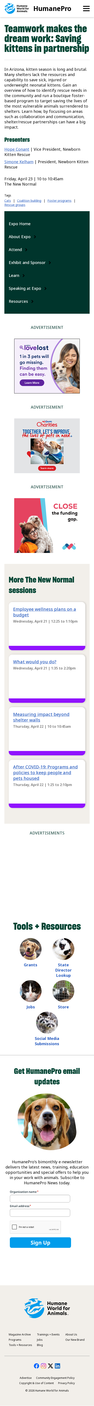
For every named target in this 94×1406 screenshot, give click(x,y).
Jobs (30, 1006)
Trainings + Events (48, 1334)
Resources (18, 301)
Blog (40, 1345)
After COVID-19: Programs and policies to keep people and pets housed (45, 772)
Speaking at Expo (25, 288)
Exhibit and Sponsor (27, 262)
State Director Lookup (63, 970)
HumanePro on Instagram (43, 1366)
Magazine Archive (20, 1334)
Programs (15, 1340)
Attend (15, 249)
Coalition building (29, 200)
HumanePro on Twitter (50, 1366)
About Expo (20, 236)
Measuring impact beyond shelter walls (41, 717)
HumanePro (52, 8)
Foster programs (59, 200)
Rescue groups (14, 205)
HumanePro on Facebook (36, 1366)
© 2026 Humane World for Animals (47, 1390)
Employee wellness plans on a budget (44, 612)
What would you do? (34, 662)
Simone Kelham (18, 161)
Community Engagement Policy (55, 1378)
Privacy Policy (66, 1383)
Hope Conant (16, 149)
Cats (7, 200)
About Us (71, 1334)
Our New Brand (75, 1340)
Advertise (26, 1378)
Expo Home (20, 223)
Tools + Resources (20, 1345)
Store (63, 1006)
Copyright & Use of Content (36, 1383)
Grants (30, 964)
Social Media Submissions (47, 1041)
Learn (14, 275)
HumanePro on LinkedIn (57, 1366)
